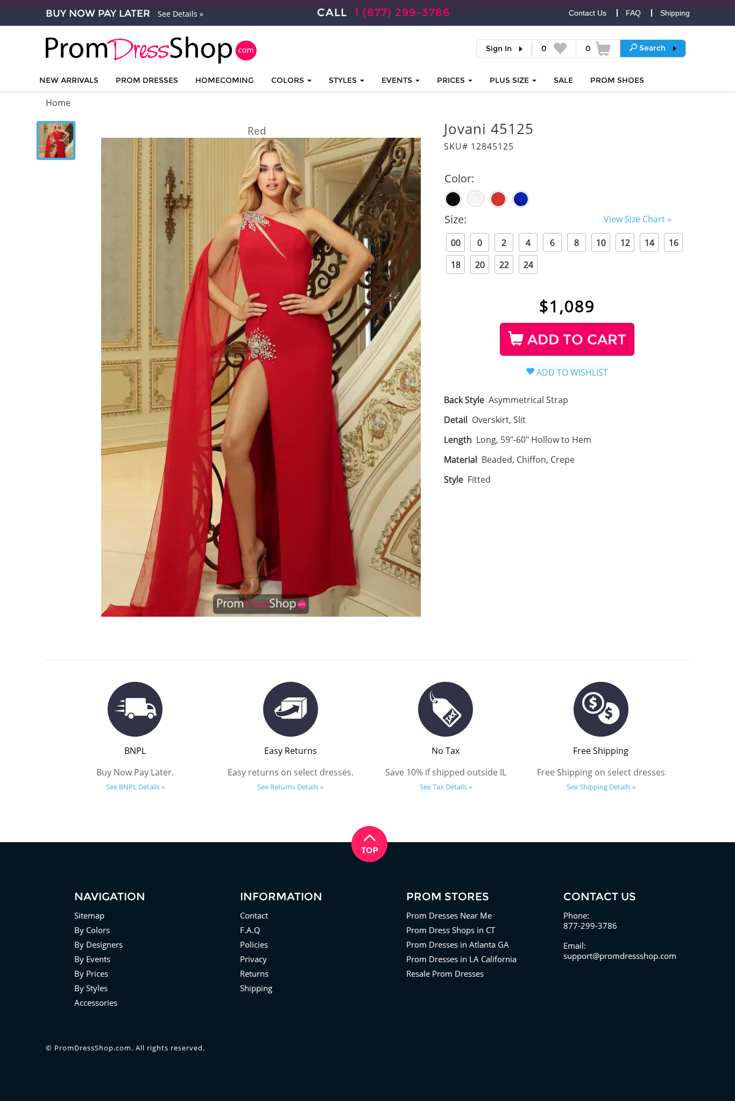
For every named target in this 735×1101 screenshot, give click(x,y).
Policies (254, 944)
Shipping (675, 13)
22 (504, 265)
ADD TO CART (575, 339)
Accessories (95, 1002)
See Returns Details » (290, 787)
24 (528, 265)
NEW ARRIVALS (68, 80)
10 (601, 243)
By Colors (92, 929)
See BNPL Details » (135, 787)
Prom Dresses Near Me (449, 915)
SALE (563, 80)
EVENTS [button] (397, 80)
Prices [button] (452, 80)
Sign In (499, 48)
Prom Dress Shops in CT (450, 929)
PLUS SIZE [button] (510, 80)
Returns (254, 973)
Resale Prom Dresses (445, 973)
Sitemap (89, 915)
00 (456, 243)
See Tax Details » (446, 787)
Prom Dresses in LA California (461, 959)
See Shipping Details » (601, 787)
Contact (254, 915)
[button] (653, 48)
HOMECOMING (224, 80)
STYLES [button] (344, 80)
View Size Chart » (638, 219)
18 (456, 265)
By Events (92, 959)
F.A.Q (250, 929)
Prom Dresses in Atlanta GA (457, 944)
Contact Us (587, 13)
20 (480, 265)
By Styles (91, 988)
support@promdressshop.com (619, 955)
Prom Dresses (147, 80)
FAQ (633, 13)
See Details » (180, 14)
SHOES (617, 80)
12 (625, 243)
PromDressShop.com (92, 1048)
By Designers (98, 944)
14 (649, 243)
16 (674, 243)
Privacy (253, 959)
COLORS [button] (288, 80)
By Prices (91, 973)
